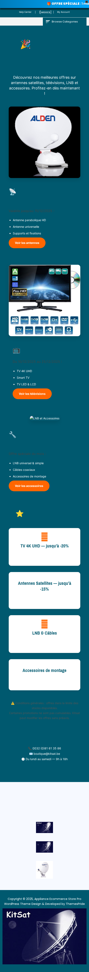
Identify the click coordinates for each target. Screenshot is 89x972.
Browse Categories (65, 22)
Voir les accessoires (29, 486)
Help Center (25, 12)
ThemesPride (75, 904)
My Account (63, 12)
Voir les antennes (27, 242)
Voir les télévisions (32, 393)
